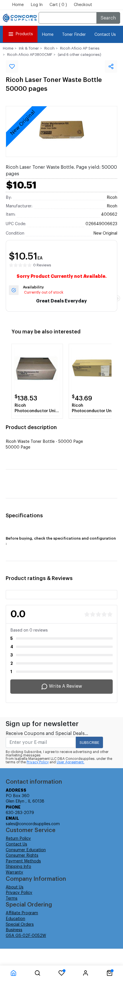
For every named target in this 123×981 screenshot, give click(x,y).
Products (24, 34)
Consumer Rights (22, 856)
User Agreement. (70, 762)
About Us (14, 887)
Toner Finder (74, 35)
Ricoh (49, 48)
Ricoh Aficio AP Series (80, 48)
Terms (11, 899)
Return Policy (18, 839)
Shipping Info (18, 867)
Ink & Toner (29, 48)
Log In (37, 5)
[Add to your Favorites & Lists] (12, 66)
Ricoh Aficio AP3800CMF (29, 54)
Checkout (83, 5)
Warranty (14, 872)
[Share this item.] (111, 66)
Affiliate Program (22, 913)
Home (18, 5)
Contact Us (105, 35)
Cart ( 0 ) (58, 5)
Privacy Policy (38, 762)
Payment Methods (23, 861)
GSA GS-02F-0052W (26, 936)
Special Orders (20, 925)
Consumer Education (26, 850)
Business (14, 930)
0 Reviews (42, 265)
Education (15, 919)
